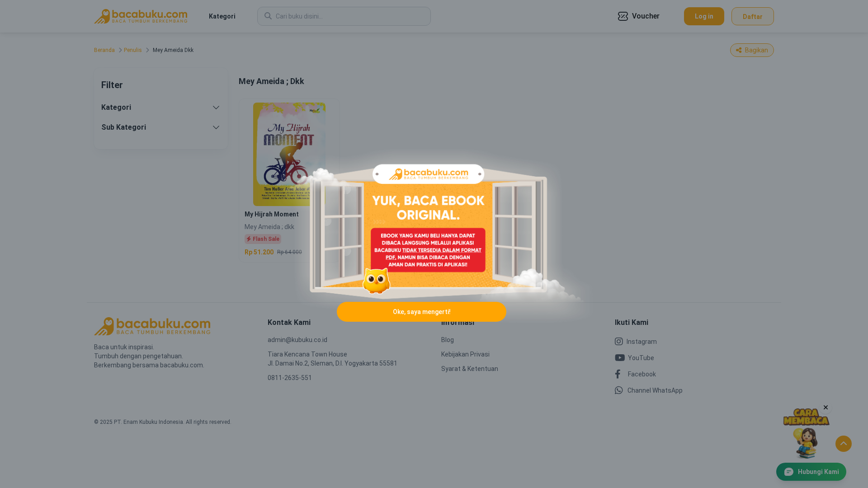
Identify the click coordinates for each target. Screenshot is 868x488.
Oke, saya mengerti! (422, 311)
